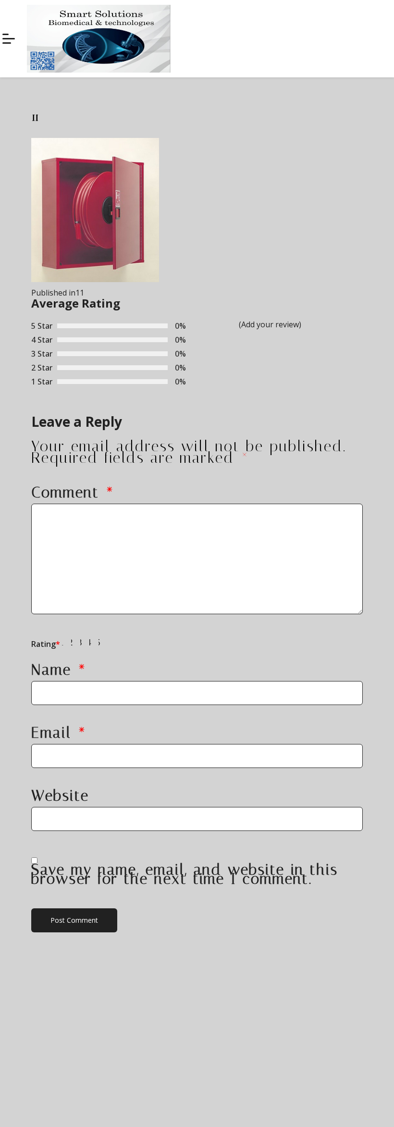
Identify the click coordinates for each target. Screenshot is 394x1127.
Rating (45, 644)
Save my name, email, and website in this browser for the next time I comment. (184, 874)
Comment (73, 492)
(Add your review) (270, 324)
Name (59, 669)
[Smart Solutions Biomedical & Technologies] (8, 38)
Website (60, 795)
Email (59, 732)
